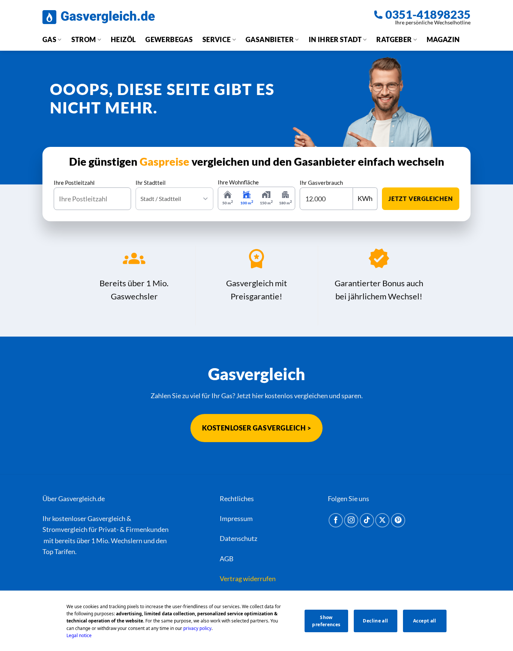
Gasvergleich (106, 518)
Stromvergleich (65, 529)
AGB (227, 558)
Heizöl (123, 39)
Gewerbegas (169, 39)
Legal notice (79, 635)
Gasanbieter (270, 39)
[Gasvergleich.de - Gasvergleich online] (98, 17)
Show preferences (326, 621)
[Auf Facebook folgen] (336, 520)
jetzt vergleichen (420, 198)
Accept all (424, 621)
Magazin (443, 39)
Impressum (236, 518)
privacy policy (197, 628)
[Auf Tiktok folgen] (367, 520)
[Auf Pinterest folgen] (398, 520)
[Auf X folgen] (382, 520)
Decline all (375, 621)
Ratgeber (394, 39)
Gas (49, 39)
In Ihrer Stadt (335, 39)
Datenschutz (238, 538)
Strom (83, 39)
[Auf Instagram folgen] (351, 520)
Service (216, 39)
